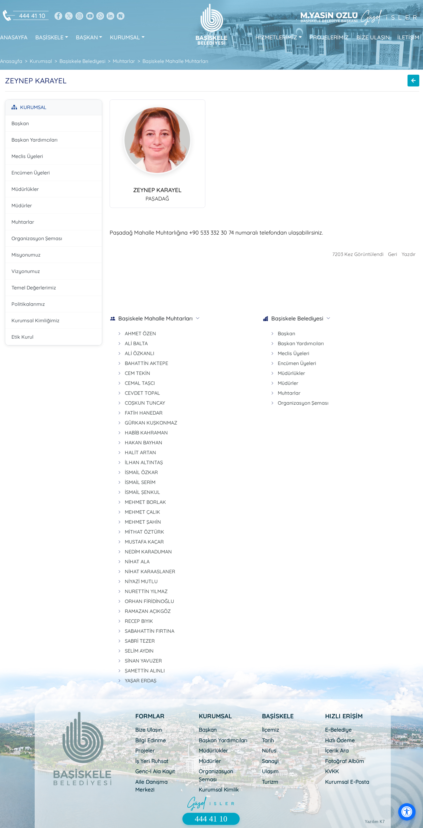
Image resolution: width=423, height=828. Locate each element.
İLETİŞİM (408, 37)
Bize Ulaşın (148, 729)
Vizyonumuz (25, 271)
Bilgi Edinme (150, 740)
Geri (392, 254)
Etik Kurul (22, 337)
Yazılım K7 (375, 821)
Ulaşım (270, 771)
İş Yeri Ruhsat (151, 761)
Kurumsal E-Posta (347, 781)
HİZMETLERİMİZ (276, 37)
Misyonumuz (26, 255)
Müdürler (21, 205)
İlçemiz (270, 729)
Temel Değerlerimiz (33, 287)
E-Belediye (338, 729)
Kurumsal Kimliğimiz (35, 320)
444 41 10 (32, 16)
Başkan (20, 123)
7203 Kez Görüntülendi (357, 254)
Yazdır (409, 254)
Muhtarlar (22, 222)
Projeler (145, 750)
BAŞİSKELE (49, 37)
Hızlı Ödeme (340, 740)
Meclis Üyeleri (27, 156)
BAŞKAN (87, 37)
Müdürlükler (25, 189)
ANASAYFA (14, 37)
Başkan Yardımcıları (34, 140)
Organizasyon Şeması (36, 238)
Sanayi (270, 761)
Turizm (270, 781)
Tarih (268, 740)
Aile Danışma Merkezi (151, 785)
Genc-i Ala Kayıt (155, 771)
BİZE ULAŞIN (373, 37)
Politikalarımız (28, 304)
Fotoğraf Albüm (344, 761)
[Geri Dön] (413, 80)
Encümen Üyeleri (30, 173)
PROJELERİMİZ (329, 37)
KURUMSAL (125, 37)
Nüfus (269, 750)
